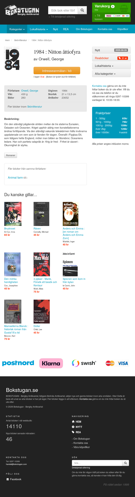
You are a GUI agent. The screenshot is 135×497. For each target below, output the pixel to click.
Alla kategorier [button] (104, 74)
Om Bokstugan (84, 29)
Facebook (15, 479)
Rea (77, 432)
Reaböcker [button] (111, 58)
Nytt (55, 29)
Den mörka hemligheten (11, 280)
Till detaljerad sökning (63, 16)
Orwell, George (29, 90)
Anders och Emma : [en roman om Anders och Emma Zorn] (74, 233)
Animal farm (15, 177)
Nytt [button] (111, 50)
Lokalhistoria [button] (103, 66)
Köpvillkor (122, 29)
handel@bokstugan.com (16, 464)
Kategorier (16, 29)
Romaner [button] (10, 155)
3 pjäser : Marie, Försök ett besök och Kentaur (45, 282)
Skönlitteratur (20, 40)
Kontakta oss (105, 29)
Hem (7, 40)
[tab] (111, 50)
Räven (37, 228)
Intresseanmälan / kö (57, 70)
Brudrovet (9, 228)
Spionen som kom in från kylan (74, 280)
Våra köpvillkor (81, 447)
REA (66, 29)
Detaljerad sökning (81, 467)
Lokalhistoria (38, 29)
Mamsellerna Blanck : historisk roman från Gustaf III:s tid (16, 329)
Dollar (37, 326)
